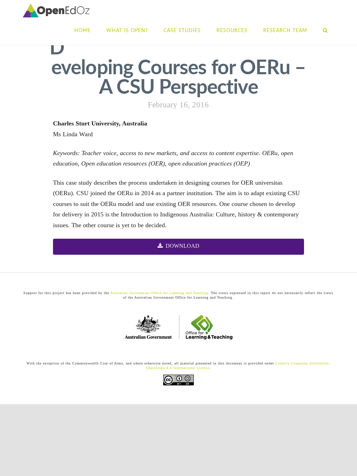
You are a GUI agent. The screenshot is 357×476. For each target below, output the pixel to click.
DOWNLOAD (182, 246)
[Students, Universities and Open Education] (56, 10)
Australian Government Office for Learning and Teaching (158, 293)
